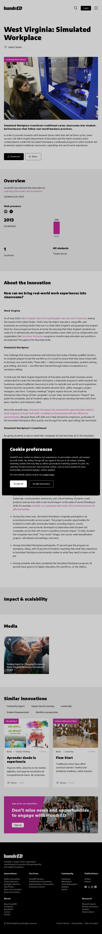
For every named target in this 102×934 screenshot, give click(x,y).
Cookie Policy (48, 474)
